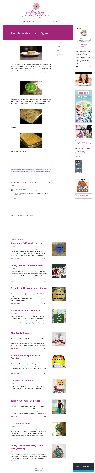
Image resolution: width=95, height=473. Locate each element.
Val (14, 189)
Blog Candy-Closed (20, 333)
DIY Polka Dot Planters (22, 380)
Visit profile (83, 46)
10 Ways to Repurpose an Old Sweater (25, 356)
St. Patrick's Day (60, 54)
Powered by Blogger (39, 468)
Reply (15, 198)
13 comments (17, 438)
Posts (78, 156)
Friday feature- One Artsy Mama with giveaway (27, 447)
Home (12, 21)
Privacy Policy (55, 21)
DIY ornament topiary (22, 423)
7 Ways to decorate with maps (26, 310)
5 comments (17, 303)
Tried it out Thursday (61, 55)
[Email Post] (35, 182)
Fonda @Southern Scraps (84, 39)
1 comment (16, 258)
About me (18, 21)
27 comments (17, 393)
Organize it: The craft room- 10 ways (29, 288)
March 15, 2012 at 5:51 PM (21, 189)
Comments (80, 157)
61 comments (17, 348)
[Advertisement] (29, 225)
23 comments (17, 416)
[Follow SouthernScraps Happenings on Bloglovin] (80, 153)
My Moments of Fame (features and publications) (32, 21)
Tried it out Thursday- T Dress (25, 400)
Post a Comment (17, 326)
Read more (45, 258)
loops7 (41, 470)
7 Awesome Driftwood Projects (26, 243)
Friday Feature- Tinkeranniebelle (27, 265)
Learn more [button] (77, 467)
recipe (58, 52)
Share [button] (58, 46)
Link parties (48, 21)
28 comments (17, 463)
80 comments (17, 281)
